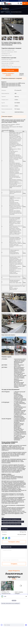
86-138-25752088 (23, 0)
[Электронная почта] (9, 538)
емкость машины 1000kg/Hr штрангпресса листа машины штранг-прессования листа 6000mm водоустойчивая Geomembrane (6, 592)
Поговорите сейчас (14, 541)
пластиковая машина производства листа (11, 519)
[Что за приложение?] (6, 538)
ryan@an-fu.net (5, 0)
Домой (2, 11)
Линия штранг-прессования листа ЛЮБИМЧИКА (12, 521)
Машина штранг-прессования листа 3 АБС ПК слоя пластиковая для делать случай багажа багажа (20, 592)
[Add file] (2, 624)
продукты (7, 11)
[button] (22, 38)
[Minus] (26, 596)
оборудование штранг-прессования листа (11, 524)
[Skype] (3, 538)
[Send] (26, 624)
